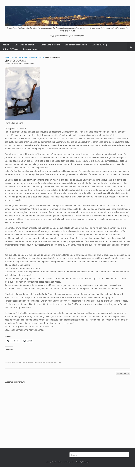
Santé (13, 57)
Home (7, 57)
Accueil (6, 44)
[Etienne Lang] (67, 16)
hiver (55, 362)
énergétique (49, 362)
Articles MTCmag (10, 49)
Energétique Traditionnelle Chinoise (31, 57)
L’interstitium (123, 373)
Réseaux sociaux (31, 49)
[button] (131, 46)
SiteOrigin (85, 462)
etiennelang (29, 63)
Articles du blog (99, 44)
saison (60, 362)
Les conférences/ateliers (76, 44)
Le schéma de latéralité (25, 44)
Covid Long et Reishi (50, 44)
